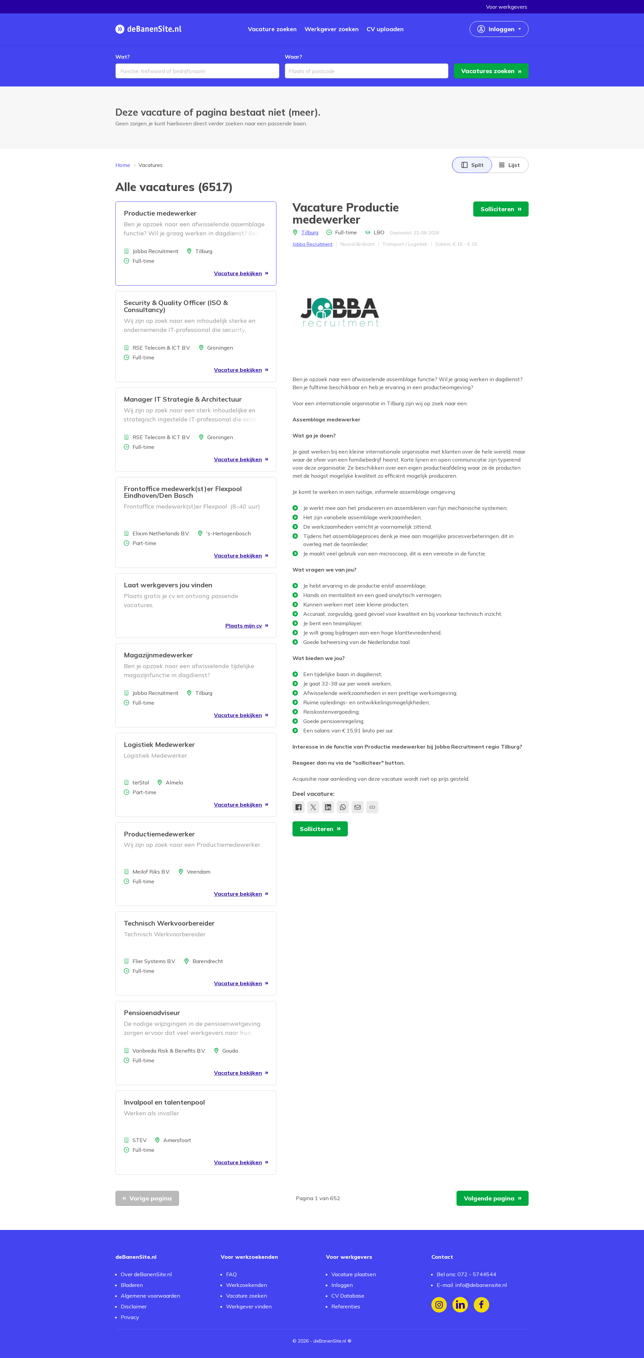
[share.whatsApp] (343, 807)
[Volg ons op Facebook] (481, 1305)
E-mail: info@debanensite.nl (472, 1285)
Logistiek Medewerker (159, 744)
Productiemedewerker (159, 834)
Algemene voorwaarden (150, 1295)
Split (477, 165)
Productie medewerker (160, 213)
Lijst (514, 165)
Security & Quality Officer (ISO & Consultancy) (176, 306)
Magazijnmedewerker (158, 655)
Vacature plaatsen (353, 1274)
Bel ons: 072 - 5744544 (466, 1274)
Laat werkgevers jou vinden (168, 585)
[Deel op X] (313, 807)
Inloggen (342, 1285)
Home (122, 165)
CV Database (347, 1295)
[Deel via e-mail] (358, 807)
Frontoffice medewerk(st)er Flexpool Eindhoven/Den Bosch (183, 492)
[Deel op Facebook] (298, 807)
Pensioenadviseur (152, 1012)
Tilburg (309, 232)
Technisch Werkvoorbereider (169, 923)
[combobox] (197, 70)
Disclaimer (134, 1306)
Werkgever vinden (249, 1306)
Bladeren (132, 1285)
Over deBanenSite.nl (146, 1274)
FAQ (231, 1274)
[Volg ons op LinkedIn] (460, 1305)
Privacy (130, 1317)
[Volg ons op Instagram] (439, 1305)
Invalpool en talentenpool (164, 1102)
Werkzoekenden (246, 1285)
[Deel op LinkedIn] (328, 807)
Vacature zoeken (246, 1295)
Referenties (345, 1306)
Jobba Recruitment (312, 244)
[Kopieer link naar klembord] (372, 807)
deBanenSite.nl (329, 1341)
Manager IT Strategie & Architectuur (183, 399)
